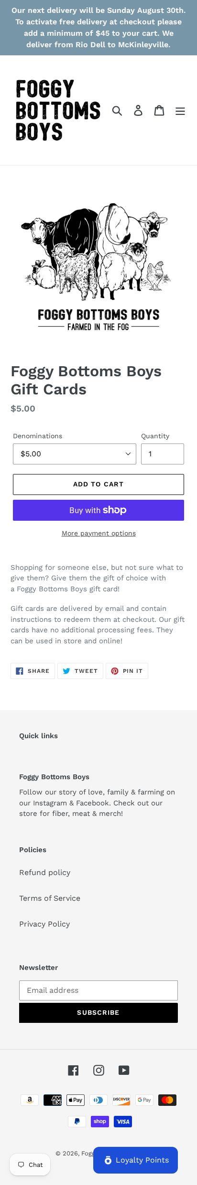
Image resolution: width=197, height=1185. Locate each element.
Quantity (155, 436)
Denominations (37, 436)
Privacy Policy (44, 923)
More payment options (99, 533)
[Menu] (180, 110)
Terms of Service (49, 898)
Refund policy (44, 872)
